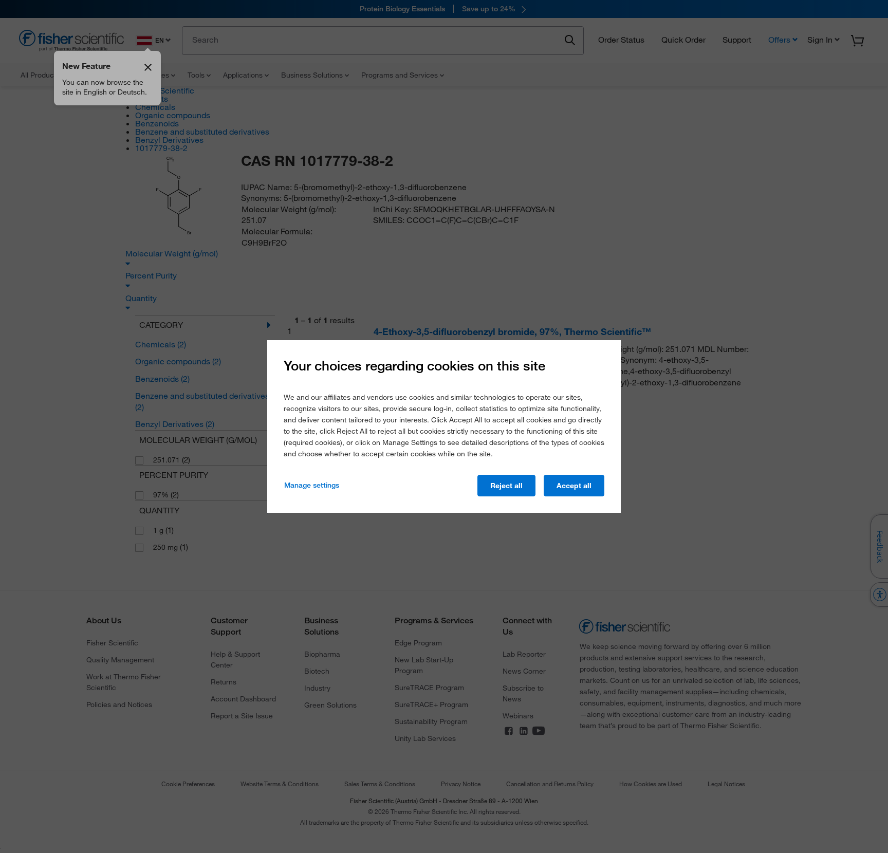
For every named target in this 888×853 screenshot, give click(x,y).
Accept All (574, 485)
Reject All (506, 485)
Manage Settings (311, 485)
